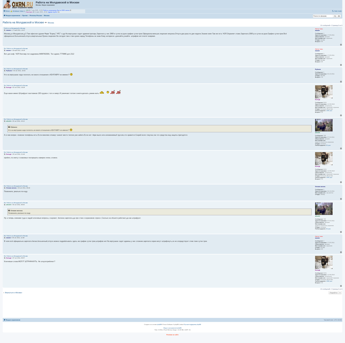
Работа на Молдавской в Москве (23, 22)
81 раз (328, 145)
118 (27, 9)
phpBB (159, 324)
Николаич (29, 11)
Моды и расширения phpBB (172, 328)
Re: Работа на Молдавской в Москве (16, 48)
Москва (51, 23)
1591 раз (329, 110)
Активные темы (18, 11)
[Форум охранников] (19, 4)
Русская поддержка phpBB (192, 324)
